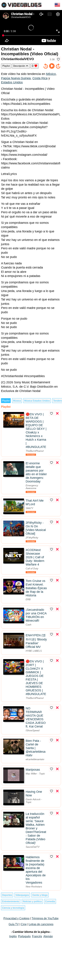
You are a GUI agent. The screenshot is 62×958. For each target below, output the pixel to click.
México (51, 74)
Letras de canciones (41, 924)
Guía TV (14, 924)
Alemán (48, 936)
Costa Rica (40, 78)
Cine (24, 924)
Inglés (13, 936)
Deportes (7, 895)
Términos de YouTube (45, 918)
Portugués (24, 936)
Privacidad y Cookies (16, 918)
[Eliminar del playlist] (57, 413)
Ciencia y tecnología (13, 907)
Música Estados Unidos (37, 400)
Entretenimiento (10, 901)
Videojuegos (22, 895)
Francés (37, 936)
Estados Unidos (12, 82)
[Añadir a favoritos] (58, 59)
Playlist (6, 66)
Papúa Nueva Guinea (16, 78)
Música (17, 400)
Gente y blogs (40, 895)
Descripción (19, 66)
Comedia (50, 901)
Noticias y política (32, 901)
